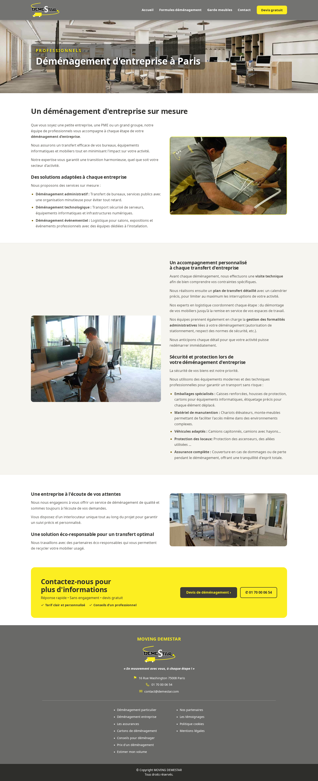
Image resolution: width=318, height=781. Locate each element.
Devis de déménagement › (208, 592)
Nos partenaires (191, 710)
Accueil (148, 10)
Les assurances (128, 724)
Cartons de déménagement (137, 731)
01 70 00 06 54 (258, 592)
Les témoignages (192, 717)
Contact (244, 10)
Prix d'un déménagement (135, 745)
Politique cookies (192, 724)
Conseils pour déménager (136, 738)
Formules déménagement (180, 10)
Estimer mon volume (132, 752)
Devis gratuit (272, 10)
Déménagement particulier (136, 710)
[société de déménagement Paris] (45, 10)
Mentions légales (192, 731)
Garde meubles (219, 10)
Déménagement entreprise (136, 717)
